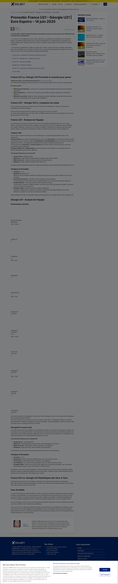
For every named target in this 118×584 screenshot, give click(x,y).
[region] (59, 572)
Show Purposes (105, 574)
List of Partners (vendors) (60, 573)
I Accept (104, 569)
